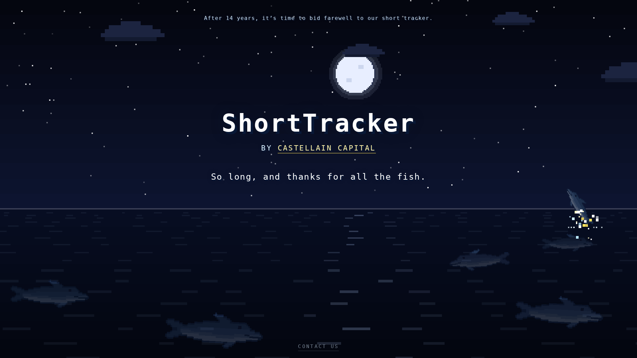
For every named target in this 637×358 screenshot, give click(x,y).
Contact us (318, 346)
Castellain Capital (327, 148)
